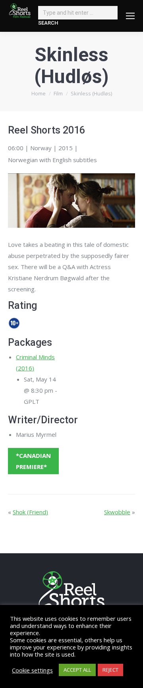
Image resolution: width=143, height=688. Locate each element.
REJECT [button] (110, 669)
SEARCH (48, 23)
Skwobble (117, 512)
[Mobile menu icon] (130, 16)
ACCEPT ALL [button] (77, 669)
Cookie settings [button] (32, 670)
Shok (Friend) (30, 512)
